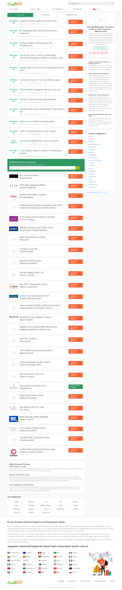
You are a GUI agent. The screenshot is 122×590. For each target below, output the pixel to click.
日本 (27, 560)
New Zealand (76, 568)
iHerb (61, 505)
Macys (75, 505)
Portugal (28, 572)
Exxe (90, 168)
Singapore (59, 564)
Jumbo (91, 142)
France (74, 556)
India (58, 560)
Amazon (75, 502)
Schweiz (59, 568)
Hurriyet (92, 166)
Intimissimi (61, 509)
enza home (46, 512)
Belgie (43, 552)
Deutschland (45, 556)
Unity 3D (16, 512)
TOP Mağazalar (57, 9)
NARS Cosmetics (46, 505)
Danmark (59, 556)
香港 (57, 572)
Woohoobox (93, 184)
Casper (91, 152)
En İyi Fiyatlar (13, 9)
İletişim (112, 581)
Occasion (92, 139)
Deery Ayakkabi (94, 144)
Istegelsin (92, 150)
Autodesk (92, 155)
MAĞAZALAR (78, 9)
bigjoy (31, 509)
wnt (46, 502)
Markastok (92, 171)
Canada (74, 552)
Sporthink (92, 182)
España (28, 556)
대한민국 (43, 560)
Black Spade (93, 158)
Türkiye (12, 568)
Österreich (44, 568)
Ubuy (91, 179)
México (12, 564)
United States (14, 552)
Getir (16, 505)
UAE (11, 572)
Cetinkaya (92, 176)
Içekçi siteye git (100, 48)
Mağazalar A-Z (97, 192)
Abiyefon (92, 187)
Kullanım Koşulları (100, 581)
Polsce (74, 572)
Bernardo (92, 147)
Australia (28, 552)
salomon (31, 502)
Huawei (91, 174)
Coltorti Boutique (95, 160)
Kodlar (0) (46, 15)
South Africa (29, 568)
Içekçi (104, 192)
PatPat (75, 509)
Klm (60, 502)
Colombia (13, 556)
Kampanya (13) (71, 15)
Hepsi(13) (20, 15)
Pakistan (44, 564)
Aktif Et (73, 22)
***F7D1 (74, 386)
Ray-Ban (16, 509)
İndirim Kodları (35, 9)
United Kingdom (15, 560)
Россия (74, 564)
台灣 (42, 572)
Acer (46, 509)
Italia (73, 560)
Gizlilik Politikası (85, 581)
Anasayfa (89, 192)
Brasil (58, 552)
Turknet (92, 163)
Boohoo (31, 505)
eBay (16, 502)
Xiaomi (31, 512)
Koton (91, 136)
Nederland (29, 564)
